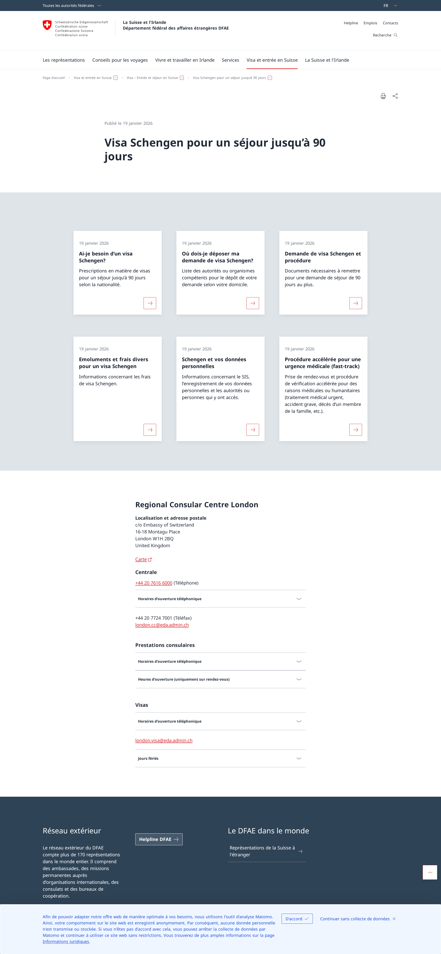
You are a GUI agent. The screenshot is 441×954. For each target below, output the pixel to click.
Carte (141, 559)
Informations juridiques (66, 941)
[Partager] (395, 96)
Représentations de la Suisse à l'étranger (262, 851)
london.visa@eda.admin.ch (163, 740)
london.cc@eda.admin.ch (162, 625)
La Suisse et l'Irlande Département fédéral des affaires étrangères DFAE (176, 25)
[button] (64, 60)
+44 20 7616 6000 (153, 583)
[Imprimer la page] (383, 96)
